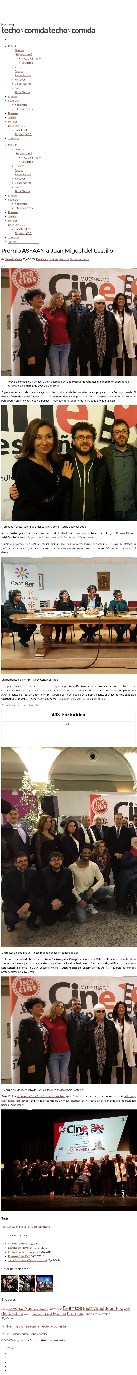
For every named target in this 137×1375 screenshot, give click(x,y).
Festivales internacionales (23, 1252)
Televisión (104, 1313)
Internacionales (24, 109)
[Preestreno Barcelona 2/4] (10, 1291)
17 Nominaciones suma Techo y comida (24, 1333)
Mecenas (20, 79)
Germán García (13, 259)
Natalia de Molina (49, 1313)
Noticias (12, 220)
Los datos (27, 62)
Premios (13, 212)
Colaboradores (23, 83)
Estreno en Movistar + (21, 1247)
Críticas (4, 1309)
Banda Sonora (23, 75)
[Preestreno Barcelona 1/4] (27, 1291)
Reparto (19, 67)
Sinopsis (19, 50)
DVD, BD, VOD (17, 224)
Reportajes (90, 1313)
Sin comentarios (79, 259)
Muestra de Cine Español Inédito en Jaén (41, 1096)
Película (12, 145)
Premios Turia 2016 (19, 1256)
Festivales (14, 100)
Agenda (12, 195)
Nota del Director (31, 58)
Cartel (18, 88)
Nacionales (21, 104)
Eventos (72, 1308)
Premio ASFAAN (126, 533)
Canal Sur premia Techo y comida (27, 1260)
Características (23, 130)
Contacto (13, 138)
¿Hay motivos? (23, 54)
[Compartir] (3, 265)
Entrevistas (55, 1308)
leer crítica (99, 698)
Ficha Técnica (22, 92)
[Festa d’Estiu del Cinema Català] (44, 1291)
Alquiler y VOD (23, 134)
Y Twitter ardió (16, 1243)
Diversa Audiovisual (28, 1308)
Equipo (19, 71)
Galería (12, 216)
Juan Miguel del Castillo (26, 1226)
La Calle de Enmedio (41, 686)
